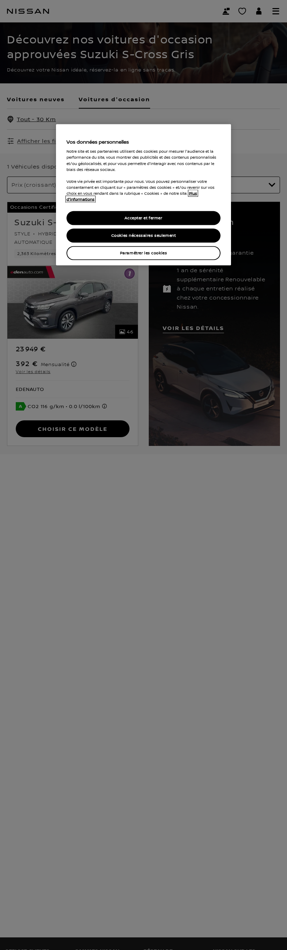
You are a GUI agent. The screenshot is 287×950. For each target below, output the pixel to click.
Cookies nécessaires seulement (143, 235)
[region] (143, 194)
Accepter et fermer (143, 218)
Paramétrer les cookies (143, 252)
